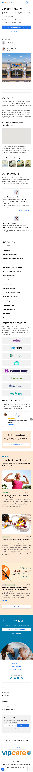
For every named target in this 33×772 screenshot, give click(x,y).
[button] (1, 419)
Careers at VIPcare (6, 706)
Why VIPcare (5, 687)
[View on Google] (5, 414)
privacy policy (23, 728)
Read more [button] (11, 424)
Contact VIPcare (16, 670)
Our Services (5, 689)
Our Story (4, 704)
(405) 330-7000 (9, 16)
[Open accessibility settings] (2, 769)
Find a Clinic (15, 663)
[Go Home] (7, 2)
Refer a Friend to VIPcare (8, 709)
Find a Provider (16, 666)
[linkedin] (18, 678)
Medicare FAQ (5, 695)
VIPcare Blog (5, 701)
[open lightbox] (5, 163)
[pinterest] (21, 678)
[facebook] (11, 678)
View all (16, 606)
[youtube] (15, 678)
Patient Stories (5, 692)
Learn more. (4, 768)
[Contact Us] (27, 2)
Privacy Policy (16, 761)
